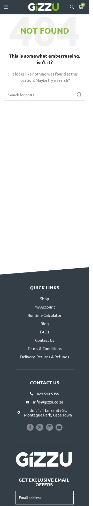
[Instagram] (49, 427)
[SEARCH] (79, 95)
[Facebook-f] (30, 427)
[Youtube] (59, 427)
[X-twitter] (39, 427)
